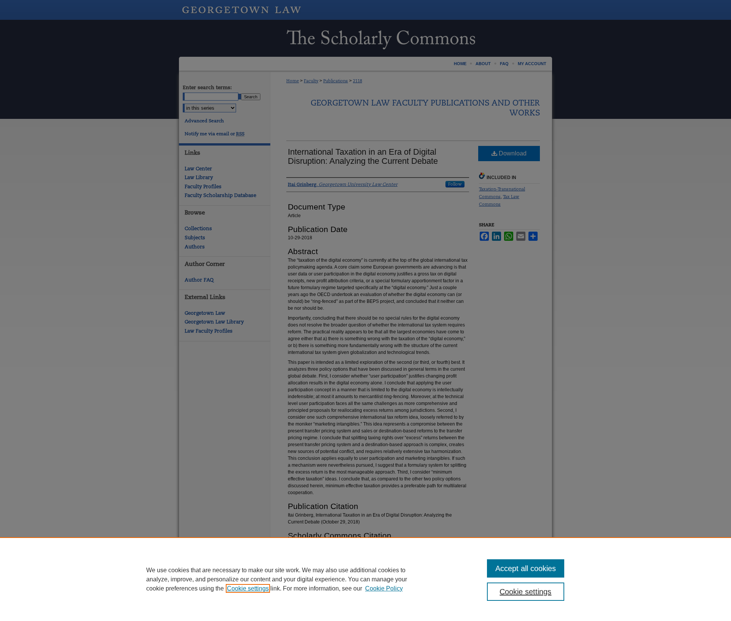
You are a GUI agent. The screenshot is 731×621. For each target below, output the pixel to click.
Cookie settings (248, 588)
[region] (365, 579)
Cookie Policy (384, 588)
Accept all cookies (525, 568)
